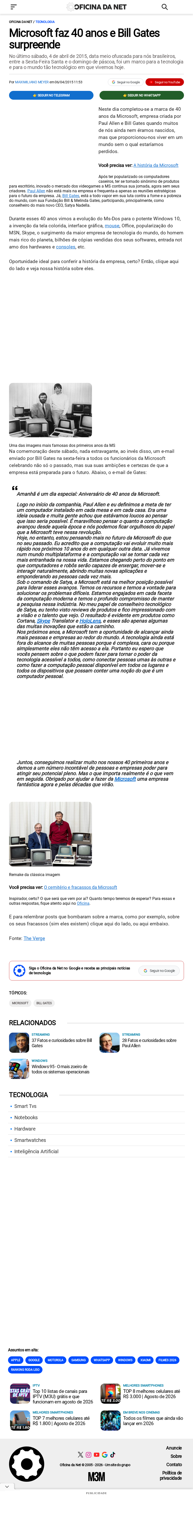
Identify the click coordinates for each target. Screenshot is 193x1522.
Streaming (41, 1034)
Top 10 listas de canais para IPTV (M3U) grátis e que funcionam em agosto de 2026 (63, 1396)
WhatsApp (102, 1360)
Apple (15, 1360)
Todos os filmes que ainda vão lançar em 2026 (153, 1421)
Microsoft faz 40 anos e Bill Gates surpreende (84, 38)
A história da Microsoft (155, 165)
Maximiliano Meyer (32, 82)
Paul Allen (36, 191)
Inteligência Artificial (36, 1151)
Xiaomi (145, 1360)
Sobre (176, 1456)
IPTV (36, 1385)
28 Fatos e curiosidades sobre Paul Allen (149, 1043)
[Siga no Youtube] (96, 1455)
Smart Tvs (25, 1106)
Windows (39, 1061)
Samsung (78, 1360)
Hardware (24, 1129)
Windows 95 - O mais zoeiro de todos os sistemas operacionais (60, 1069)
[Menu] (21, 7)
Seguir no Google (128, 82)
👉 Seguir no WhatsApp (142, 95)
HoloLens (90, 621)
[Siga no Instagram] (88, 1455)
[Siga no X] (80, 1455)
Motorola (55, 1360)
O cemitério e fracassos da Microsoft (80, 887)
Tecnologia (44, 22)
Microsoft (125, 779)
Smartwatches (30, 1140)
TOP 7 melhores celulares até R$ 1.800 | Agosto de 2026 (61, 1421)
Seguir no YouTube (167, 82)
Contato (174, 1464)
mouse (112, 226)
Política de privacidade (171, 1475)
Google (34, 1360)
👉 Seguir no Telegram (51, 95)
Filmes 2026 (167, 1360)
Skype (43, 621)
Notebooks (26, 1117)
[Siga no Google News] (105, 1455)
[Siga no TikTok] (113, 1455)
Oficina (83, 903)
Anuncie (174, 1448)
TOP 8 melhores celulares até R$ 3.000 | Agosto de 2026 (151, 1394)
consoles (65, 247)
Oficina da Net (20, 22)
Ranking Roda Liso (25, 1369)
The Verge (34, 938)
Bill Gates (70, 195)
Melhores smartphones (143, 1385)
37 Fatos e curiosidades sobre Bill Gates (62, 1043)
